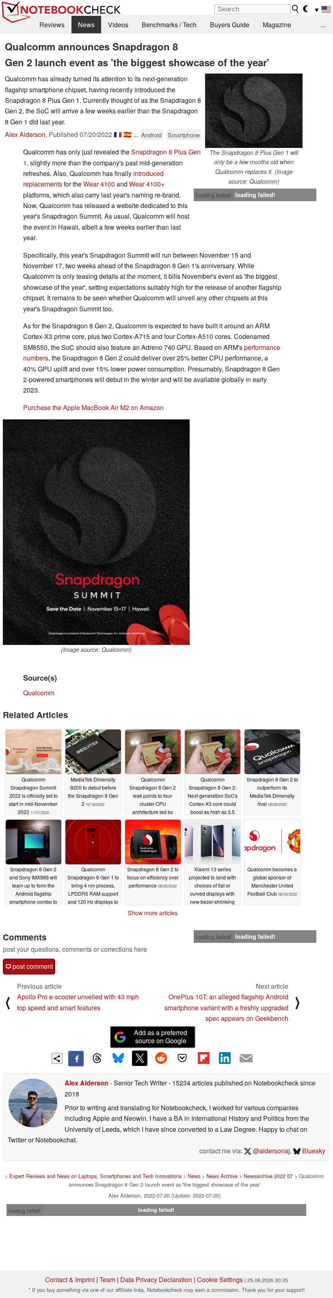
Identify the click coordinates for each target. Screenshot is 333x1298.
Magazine (277, 24)
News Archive (222, 1176)
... (323, 24)
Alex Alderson (25, 134)
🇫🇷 (118, 134)
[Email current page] (246, 1058)
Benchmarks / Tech (169, 24)
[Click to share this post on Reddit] (161, 1058)
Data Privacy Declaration (156, 1279)
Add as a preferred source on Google (160, 1037)
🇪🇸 (127, 134)
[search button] (295, 9)
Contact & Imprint (70, 1279)
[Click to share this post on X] (139, 1058)
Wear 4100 (99, 184)
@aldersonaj (270, 1150)
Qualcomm (38, 692)
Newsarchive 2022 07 (268, 1176)
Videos (118, 24)
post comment (32, 966)
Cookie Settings (220, 1279)
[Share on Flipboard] (203, 1058)
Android (151, 134)
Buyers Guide (229, 24)
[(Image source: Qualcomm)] (96, 532)
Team (107, 1279)
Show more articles (152, 913)
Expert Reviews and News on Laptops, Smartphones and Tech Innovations (95, 1176)
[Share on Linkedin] (224, 1058)
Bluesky (313, 1150)
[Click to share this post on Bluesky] (118, 1058)
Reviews (52, 24)
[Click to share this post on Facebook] (76, 1058)
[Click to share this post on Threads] (97, 1058)
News (86, 24)
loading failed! (213, 195)
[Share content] (57, 1058)
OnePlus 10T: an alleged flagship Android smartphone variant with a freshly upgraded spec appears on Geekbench (226, 1007)
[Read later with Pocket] (182, 1058)
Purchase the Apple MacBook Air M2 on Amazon (93, 407)
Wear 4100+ (146, 184)
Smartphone (184, 134)
